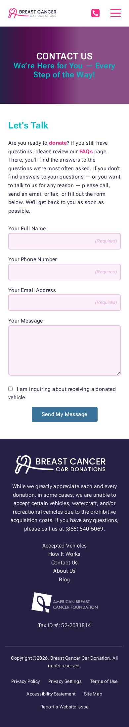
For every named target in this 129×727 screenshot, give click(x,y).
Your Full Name (27, 228)
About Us (64, 571)
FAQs (86, 151)
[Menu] (115, 13)
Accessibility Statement (50, 693)
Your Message (25, 321)
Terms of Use (104, 681)
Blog (64, 579)
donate (58, 143)
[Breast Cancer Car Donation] (32, 13)
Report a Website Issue (64, 706)
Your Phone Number (32, 259)
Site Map (93, 693)
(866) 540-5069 (95, 13)
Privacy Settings (65, 681)
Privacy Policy (25, 681)
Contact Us (64, 562)
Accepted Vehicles (64, 546)
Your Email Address (32, 290)
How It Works (64, 554)
